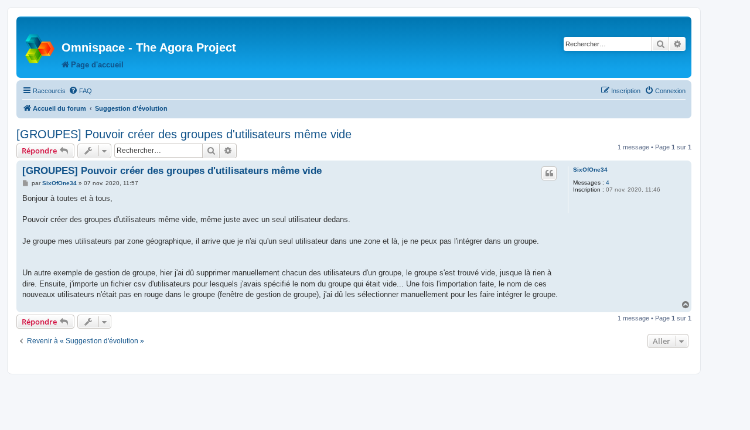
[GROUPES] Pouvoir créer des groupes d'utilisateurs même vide (184, 134)
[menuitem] (80, 91)
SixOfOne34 (590, 169)
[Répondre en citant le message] (549, 173)
